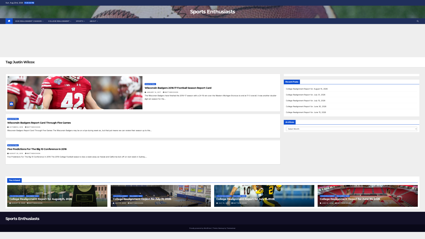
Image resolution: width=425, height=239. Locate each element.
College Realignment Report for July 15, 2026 (305, 100)
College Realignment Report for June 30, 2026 (306, 106)
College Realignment (59, 21)
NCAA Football (150, 84)
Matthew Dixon (171, 92)
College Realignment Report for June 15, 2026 (306, 112)
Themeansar (231, 228)
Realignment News (32, 196)
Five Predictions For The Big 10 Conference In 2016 (37, 149)
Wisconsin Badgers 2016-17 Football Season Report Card (178, 87)
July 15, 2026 (224, 203)
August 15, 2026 (19, 203)
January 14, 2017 (154, 92)
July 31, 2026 (120, 203)
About (93, 21)
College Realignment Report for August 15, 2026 (307, 89)
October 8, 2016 (16, 127)
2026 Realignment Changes (28, 21)
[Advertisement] (212, 40)
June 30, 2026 (328, 203)
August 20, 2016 (16, 153)
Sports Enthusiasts (212, 12)
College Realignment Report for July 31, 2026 (305, 95)
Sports (80, 21)
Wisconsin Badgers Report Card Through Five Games (39, 122)
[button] (418, 21)
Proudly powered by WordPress (200, 228)
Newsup (221, 228)
